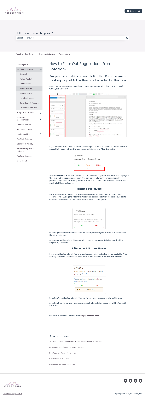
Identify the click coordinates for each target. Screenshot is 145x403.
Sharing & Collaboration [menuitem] (23, 118)
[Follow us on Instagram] (135, 381)
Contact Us (135, 11)
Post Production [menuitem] (24, 124)
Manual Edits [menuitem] (25, 83)
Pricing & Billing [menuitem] (23, 134)
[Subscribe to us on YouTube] (125, 381)
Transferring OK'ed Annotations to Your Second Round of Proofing (75, 341)
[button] (40, 69)
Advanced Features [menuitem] (28, 107)
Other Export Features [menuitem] (29, 103)
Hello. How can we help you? (34, 33)
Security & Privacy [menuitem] (25, 144)
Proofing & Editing (47, 54)
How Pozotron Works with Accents (62, 353)
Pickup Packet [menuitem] (25, 79)
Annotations (64, 54)
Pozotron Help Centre (12, 393)
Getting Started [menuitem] (24, 64)
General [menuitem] (23, 74)
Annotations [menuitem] (25, 88)
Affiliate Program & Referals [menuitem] (25, 150)
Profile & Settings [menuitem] (24, 139)
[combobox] (70, 38)
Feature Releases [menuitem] (24, 156)
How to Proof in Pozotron (59, 359)
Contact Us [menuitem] (22, 161)
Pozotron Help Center (25, 54)
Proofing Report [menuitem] (26, 98)
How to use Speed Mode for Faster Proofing (66, 347)
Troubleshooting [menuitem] (24, 129)
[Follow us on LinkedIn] (140, 381)
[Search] (127, 38)
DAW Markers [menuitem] (25, 93)
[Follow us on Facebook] (130, 381)
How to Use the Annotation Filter (62, 365)
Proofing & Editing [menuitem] (25, 69)
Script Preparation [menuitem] (25, 112)
